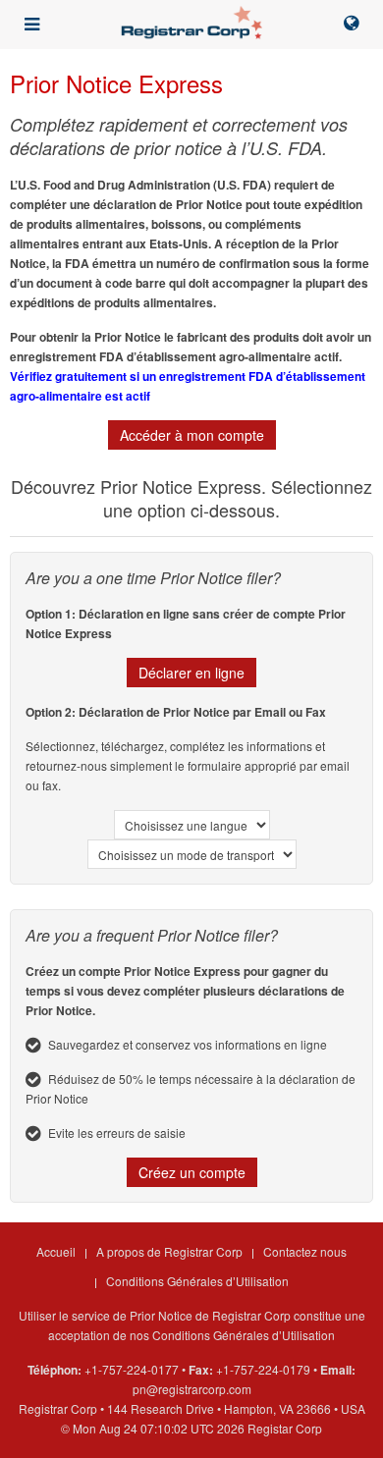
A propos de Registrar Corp (169, 1251)
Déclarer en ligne (191, 672)
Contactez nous (305, 1251)
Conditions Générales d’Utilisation (197, 1280)
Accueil (56, 1251)
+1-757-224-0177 (131, 1369)
